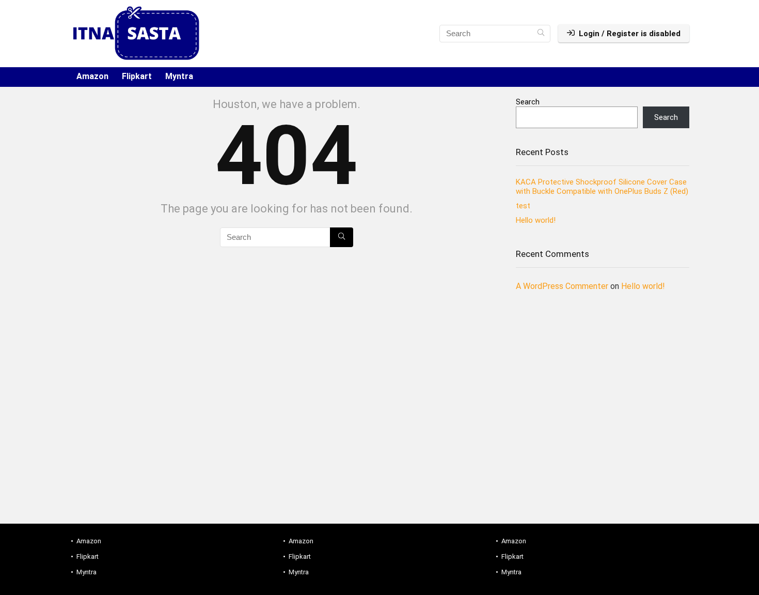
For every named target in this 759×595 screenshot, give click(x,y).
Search (528, 101)
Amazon (92, 76)
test (523, 205)
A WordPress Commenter (562, 286)
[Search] (540, 33)
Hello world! (536, 220)
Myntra (179, 76)
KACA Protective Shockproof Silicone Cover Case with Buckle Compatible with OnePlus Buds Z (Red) (602, 186)
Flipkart (137, 76)
